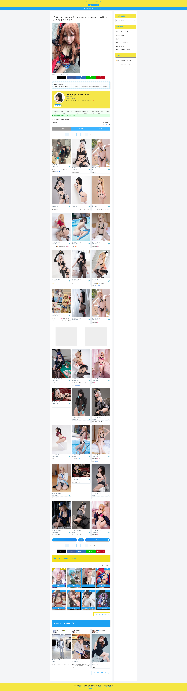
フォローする (58, 105)
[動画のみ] (52, 122)
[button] (134, 21)
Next (97, 539)
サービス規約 (120, 35)
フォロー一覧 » (104, 105)
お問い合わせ (120, 46)
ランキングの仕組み (122, 42)
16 (90, 134)
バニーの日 (97, 285)
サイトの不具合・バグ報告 (124, 49)
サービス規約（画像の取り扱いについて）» (64, 115)
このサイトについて (122, 32)
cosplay (96, 461)
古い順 (100, 129)
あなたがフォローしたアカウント (126, 60)
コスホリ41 (57, 171)
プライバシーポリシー (123, 39)
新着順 (81, 129)
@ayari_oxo (65, 74)
